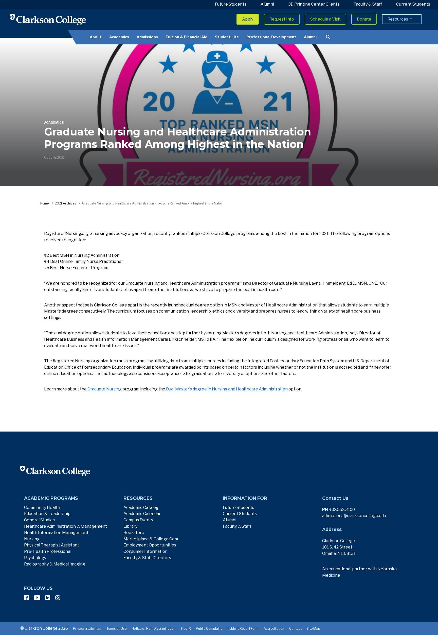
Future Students (230, 4)
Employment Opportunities (149, 545)
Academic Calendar (142, 513)
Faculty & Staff (368, 4)
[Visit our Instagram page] (57, 598)
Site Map (313, 628)
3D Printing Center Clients (313, 4)
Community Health (42, 507)
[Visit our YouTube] (37, 598)
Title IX (185, 628)
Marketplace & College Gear (151, 539)
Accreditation (274, 628)
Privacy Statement (87, 628)
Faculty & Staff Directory (147, 557)
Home (44, 203)
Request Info (281, 19)
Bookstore (133, 532)
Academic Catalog (140, 507)
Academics (119, 37)
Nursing (32, 539)
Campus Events (138, 520)
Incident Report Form (243, 628)
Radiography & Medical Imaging (54, 564)
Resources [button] (398, 19)
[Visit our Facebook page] (26, 598)
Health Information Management (56, 532)
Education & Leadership (47, 513)
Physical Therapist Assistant (51, 545)
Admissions (147, 37)
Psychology (35, 557)
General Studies (39, 520)
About (96, 37)
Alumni (267, 4)
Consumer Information (145, 551)
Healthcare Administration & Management (65, 526)
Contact (295, 628)
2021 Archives (65, 203)
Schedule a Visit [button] (325, 19)
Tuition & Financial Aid (186, 37)
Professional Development (271, 37)
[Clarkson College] (48, 19)
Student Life (227, 37)
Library (130, 526)
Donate (364, 19)
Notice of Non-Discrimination (153, 628)
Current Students (413, 4)
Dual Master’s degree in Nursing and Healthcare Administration (227, 389)
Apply (247, 19)
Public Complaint (209, 628)
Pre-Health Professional (47, 551)
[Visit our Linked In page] (47, 598)
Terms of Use (116, 628)
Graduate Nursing (104, 389)
